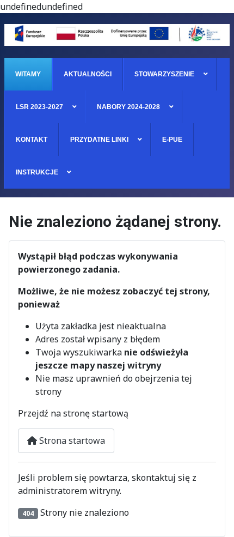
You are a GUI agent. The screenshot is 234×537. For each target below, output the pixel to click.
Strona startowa (71, 441)
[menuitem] (28, 74)
